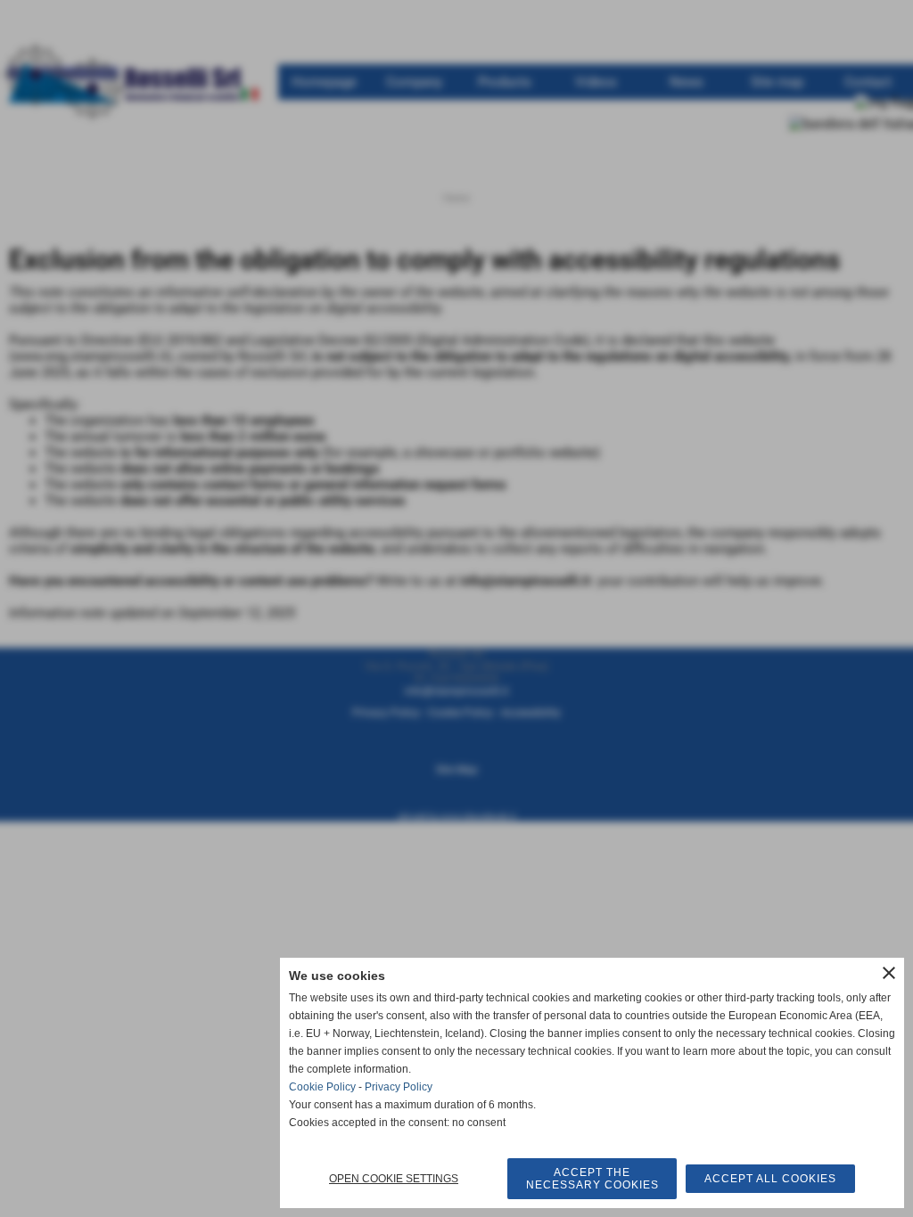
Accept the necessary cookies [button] (592, 1178)
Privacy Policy (398, 1087)
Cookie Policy (322, 1087)
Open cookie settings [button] (393, 1178)
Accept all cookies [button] (770, 1178)
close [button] (889, 973)
